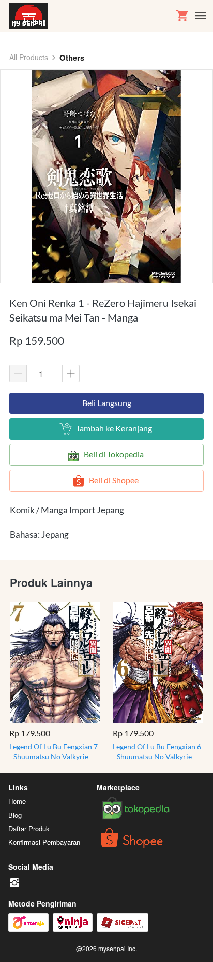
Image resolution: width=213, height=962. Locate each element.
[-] (14, 882)
